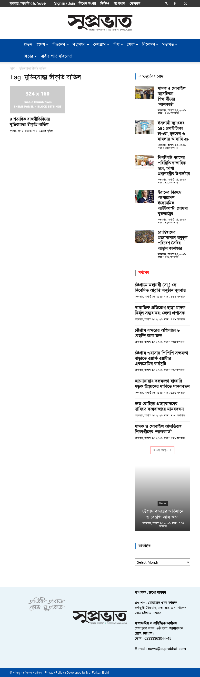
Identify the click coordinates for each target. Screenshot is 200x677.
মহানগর (79, 44)
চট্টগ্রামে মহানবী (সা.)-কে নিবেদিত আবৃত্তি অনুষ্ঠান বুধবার (160, 287)
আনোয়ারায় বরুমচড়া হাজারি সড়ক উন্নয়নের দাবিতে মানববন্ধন (162, 383)
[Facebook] (175, 3)
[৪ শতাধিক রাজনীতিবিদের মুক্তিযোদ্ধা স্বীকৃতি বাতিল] (37, 99)
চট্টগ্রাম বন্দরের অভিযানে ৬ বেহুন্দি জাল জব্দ (157, 333)
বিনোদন (148, 44)
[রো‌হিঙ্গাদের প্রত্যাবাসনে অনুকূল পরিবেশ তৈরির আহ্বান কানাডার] (144, 236)
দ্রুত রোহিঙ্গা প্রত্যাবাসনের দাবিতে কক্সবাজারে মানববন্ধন (159, 406)
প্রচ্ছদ (28, 44)
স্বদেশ (40, 44)
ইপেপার (119, 3)
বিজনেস (58, 44)
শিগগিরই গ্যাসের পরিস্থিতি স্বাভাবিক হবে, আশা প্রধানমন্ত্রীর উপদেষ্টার (174, 165)
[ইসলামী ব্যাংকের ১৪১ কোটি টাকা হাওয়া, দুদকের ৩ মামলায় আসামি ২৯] (144, 127)
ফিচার (28, 56)
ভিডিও (104, 3)
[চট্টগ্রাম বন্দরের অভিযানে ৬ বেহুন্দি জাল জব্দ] (162, 498)
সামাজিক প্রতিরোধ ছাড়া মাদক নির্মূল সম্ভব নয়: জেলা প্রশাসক (160, 310)
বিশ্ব (116, 44)
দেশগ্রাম (99, 44)
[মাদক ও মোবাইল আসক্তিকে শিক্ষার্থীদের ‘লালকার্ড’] (144, 92)
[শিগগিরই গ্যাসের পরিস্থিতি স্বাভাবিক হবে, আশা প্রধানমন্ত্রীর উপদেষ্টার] (144, 162)
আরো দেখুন (160, 450)
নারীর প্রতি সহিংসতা (56, 56)
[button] (166, 3)
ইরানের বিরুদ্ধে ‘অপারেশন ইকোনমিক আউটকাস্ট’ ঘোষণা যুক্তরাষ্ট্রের (173, 203)
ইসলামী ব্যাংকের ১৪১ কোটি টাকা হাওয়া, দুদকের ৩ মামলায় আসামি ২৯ (173, 131)
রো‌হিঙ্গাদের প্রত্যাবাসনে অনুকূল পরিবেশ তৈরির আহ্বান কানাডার (173, 240)
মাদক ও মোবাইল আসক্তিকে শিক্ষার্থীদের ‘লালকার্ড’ (172, 96)
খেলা (131, 44)
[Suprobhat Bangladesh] (100, 23)
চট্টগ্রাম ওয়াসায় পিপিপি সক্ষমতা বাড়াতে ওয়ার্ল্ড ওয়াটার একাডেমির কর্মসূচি (161, 358)
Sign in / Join (64, 3)
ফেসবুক (135, 3)
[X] (185, 3)
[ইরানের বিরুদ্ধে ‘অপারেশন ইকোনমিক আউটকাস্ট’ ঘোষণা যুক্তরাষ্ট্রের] (144, 196)
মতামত (168, 44)
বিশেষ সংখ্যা (87, 3)
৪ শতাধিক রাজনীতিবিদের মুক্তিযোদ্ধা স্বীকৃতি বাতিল (30, 122)
